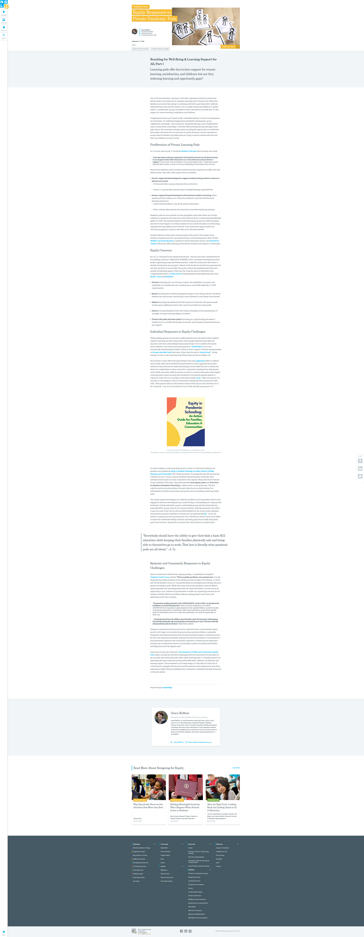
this (205, 514)
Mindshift (169, 277)
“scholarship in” (197, 347)
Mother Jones (155, 277)
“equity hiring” (205, 352)
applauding (200, 361)
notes (198, 378)
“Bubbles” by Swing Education (161, 241)
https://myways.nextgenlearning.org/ (200, 742)
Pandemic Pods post (189, 151)
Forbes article (175, 274)
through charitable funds (162, 352)
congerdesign (167, 687)
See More (236, 768)
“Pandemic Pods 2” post (159, 577)
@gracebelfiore (179, 742)
